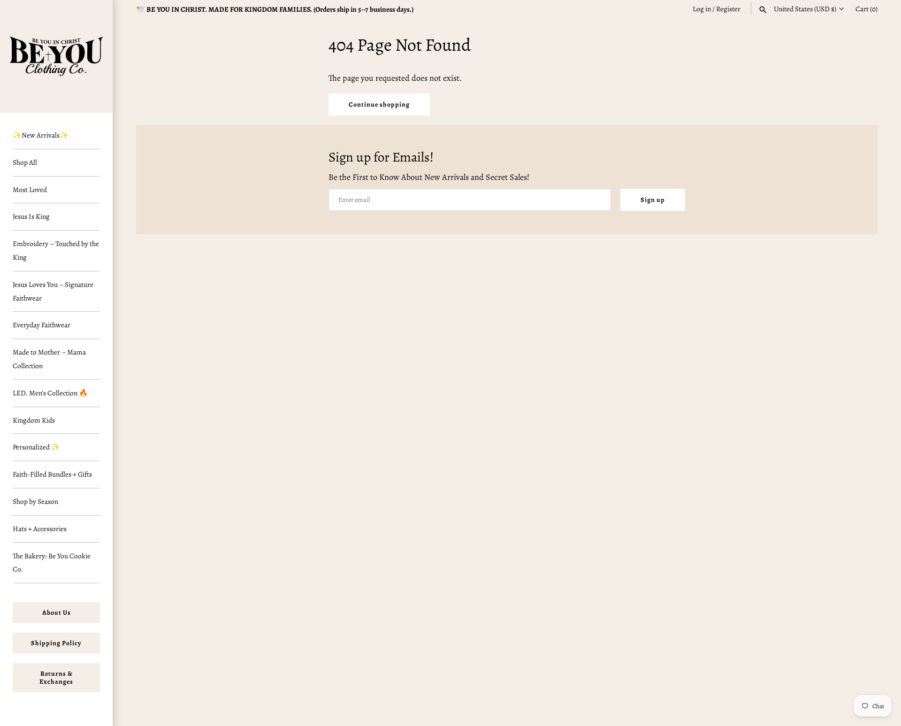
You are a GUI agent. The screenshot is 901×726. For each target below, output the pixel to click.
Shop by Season (35, 501)
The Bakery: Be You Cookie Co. (52, 562)
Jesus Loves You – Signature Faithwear (53, 291)
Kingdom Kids (34, 420)
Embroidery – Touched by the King (56, 250)
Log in (702, 9)
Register (728, 9)
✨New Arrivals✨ (41, 135)
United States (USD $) (805, 9)
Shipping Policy (56, 643)
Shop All (25, 162)
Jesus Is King (31, 216)
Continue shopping (379, 104)
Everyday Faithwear (41, 325)
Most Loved (30, 189)
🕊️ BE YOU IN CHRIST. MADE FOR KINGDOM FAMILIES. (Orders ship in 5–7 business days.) (274, 9)
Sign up (653, 199)
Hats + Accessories (40, 528)
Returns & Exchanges (56, 677)
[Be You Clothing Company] (56, 56)
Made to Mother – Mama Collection (49, 359)
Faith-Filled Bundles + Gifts (52, 474)
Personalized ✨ (36, 447)
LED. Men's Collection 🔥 (50, 393)
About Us (56, 612)
